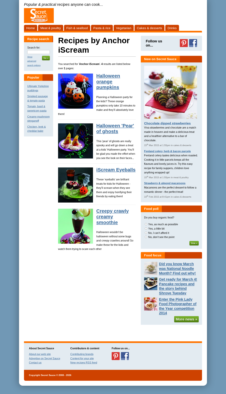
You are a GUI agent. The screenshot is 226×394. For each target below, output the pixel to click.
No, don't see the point (161, 237)
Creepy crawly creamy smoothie (112, 216)
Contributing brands (81, 354)
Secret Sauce (48, 375)
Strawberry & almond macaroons (164, 183)
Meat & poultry (50, 28)
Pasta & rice (102, 28)
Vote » (194, 243)
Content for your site (82, 358)
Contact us (35, 362)
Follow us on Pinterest (184, 43)
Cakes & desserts (149, 28)
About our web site (40, 354)
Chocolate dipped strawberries (167, 123)
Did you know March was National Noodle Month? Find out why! (177, 268)
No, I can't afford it (158, 233)
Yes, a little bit (156, 228)
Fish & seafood (77, 28)
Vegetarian (123, 28)
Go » (46, 58)
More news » (186, 319)
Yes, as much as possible (163, 224)
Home (30, 28)
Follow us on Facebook (193, 43)
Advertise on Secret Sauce (44, 358)
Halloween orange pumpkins (108, 81)
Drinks (172, 28)
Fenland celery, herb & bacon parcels (167, 151)
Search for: (33, 47)
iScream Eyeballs (116, 169)
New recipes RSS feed (83, 362)
